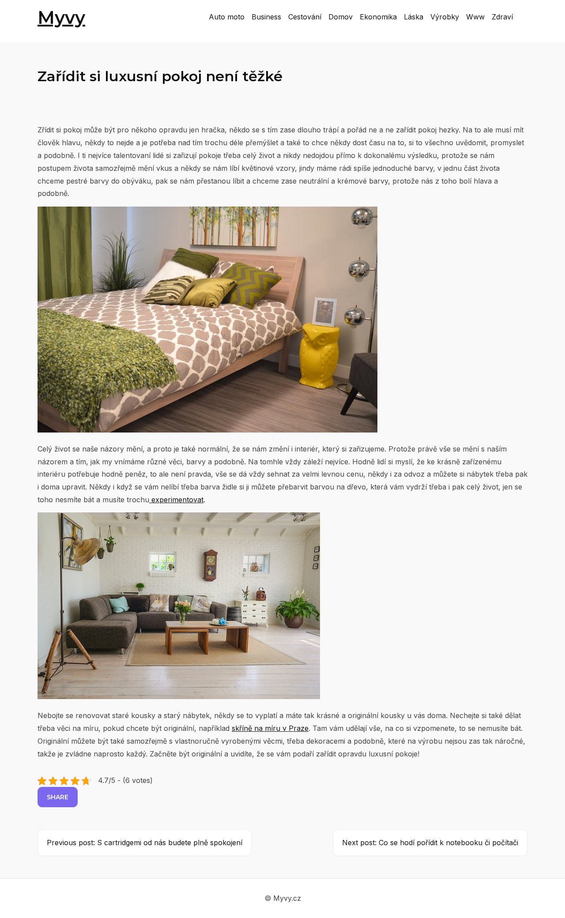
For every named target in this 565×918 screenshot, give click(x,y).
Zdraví (502, 16)
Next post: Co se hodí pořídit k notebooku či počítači (430, 842)
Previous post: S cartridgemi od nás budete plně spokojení (144, 842)
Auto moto (227, 16)
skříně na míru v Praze (270, 728)
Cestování (304, 16)
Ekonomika (378, 16)
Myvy (61, 17)
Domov (340, 16)
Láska (413, 16)
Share (57, 797)
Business (266, 16)
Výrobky (444, 16)
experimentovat (176, 499)
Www (475, 16)
